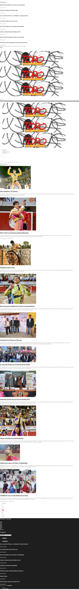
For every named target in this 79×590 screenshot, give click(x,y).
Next (3, 516)
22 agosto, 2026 (3, 29)
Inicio (1, 165)
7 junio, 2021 (2, 578)
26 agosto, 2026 (3, 23)
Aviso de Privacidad (5, 588)
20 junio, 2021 (2, 584)
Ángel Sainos (2, 345)
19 (2, 513)
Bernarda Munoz (3, 468)
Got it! (1, 47)
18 (2, 512)
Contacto (4, 150)
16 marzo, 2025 (3, 7)
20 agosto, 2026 (3, 39)
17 (2, 511)
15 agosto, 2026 (3, 45)
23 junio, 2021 (2, 573)
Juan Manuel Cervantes (4, 501)
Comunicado (2, 273)
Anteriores (4, 153)
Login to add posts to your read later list (11, 162)
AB (0, 370)
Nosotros (4, 149)
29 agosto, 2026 (3, 18)
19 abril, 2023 (7, 345)
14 (2, 507)
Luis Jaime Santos (3, 238)
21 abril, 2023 (9, 238)
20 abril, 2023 (9, 311)
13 (2, 506)
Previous (4, 503)
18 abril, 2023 (4, 370)
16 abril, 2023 (8, 468)
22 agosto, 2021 (3, 568)
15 (2, 509)
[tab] (38, 538)
